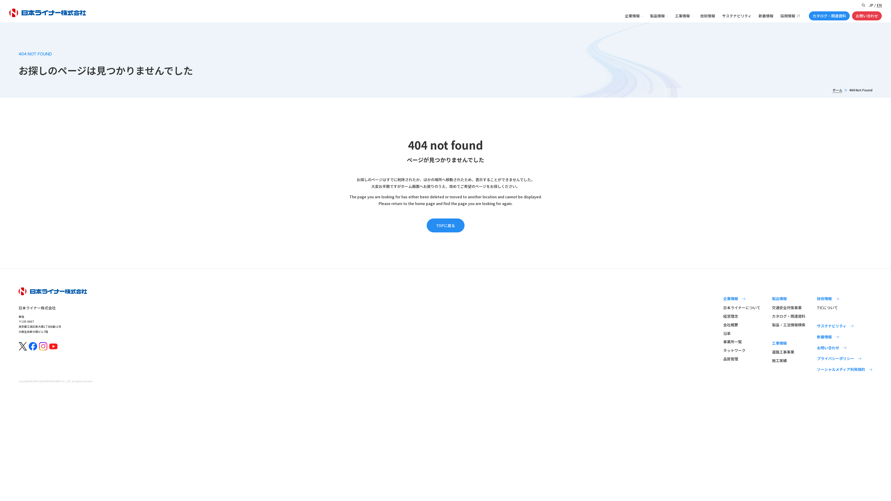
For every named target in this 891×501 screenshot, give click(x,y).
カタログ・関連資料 (829, 16)
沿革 (727, 333)
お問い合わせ (867, 16)
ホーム (837, 90)
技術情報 (707, 16)
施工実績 (779, 360)
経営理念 (730, 316)
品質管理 (730, 359)
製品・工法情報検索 (788, 325)
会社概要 (730, 325)
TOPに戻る (445, 225)
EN (879, 5)
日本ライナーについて (741, 307)
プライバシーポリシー (835, 358)
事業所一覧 (732, 341)
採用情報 (787, 16)
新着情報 (766, 16)
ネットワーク (734, 350)
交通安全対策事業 (787, 307)
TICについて (827, 307)
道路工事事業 (783, 352)
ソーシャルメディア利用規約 (841, 369)
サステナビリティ (737, 16)
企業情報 (632, 16)
